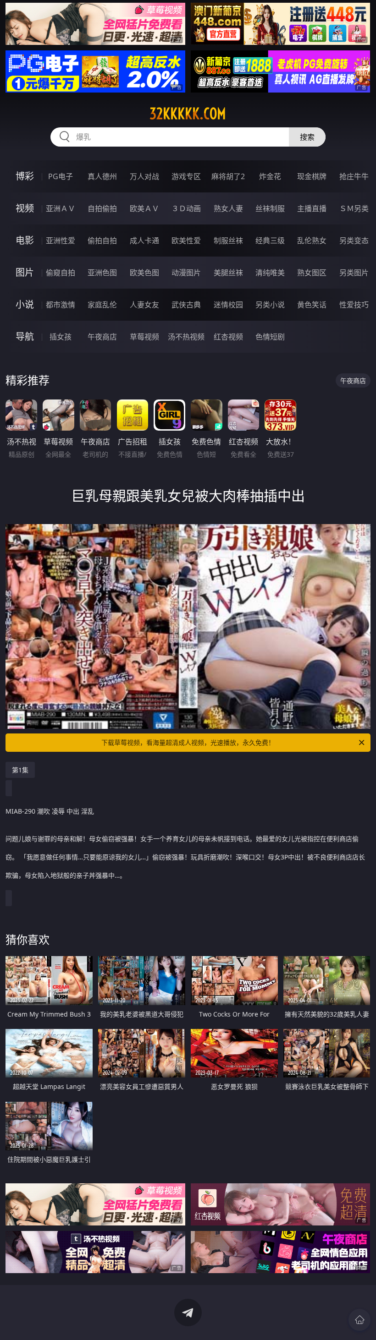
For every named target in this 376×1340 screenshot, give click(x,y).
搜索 (307, 137)
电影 (25, 240)
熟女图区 (311, 273)
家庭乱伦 (102, 305)
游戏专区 (186, 176)
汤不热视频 (186, 337)
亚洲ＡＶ (60, 208)
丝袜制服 (270, 208)
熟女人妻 (228, 208)
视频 (25, 208)
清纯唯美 (270, 273)
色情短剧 (270, 337)
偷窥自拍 (60, 273)
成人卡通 (144, 240)
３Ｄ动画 (186, 208)
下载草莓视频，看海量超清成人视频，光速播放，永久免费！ (188, 742)
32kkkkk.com (187, 113)
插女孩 (61, 337)
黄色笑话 (311, 305)
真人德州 (102, 176)
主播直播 (311, 208)
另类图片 (354, 273)
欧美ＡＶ (144, 208)
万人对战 (144, 176)
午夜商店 (102, 337)
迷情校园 (228, 305)
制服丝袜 (228, 240)
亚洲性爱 (60, 240)
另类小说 (270, 305)
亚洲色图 (102, 273)
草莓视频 (144, 337)
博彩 (25, 176)
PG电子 (60, 176)
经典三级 (270, 240)
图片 (25, 272)
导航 (25, 336)
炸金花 (270, 176)
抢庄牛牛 (354, 176)
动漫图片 (186, 273)
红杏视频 (228, 337)
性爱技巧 (354, 305)
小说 (25, 304)
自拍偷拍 (102, 208)
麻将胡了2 (228, 176)
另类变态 (354, 240)
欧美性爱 (186, 240)
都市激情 (60, 305)
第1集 (20, 770)
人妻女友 (144, 305)
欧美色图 (144, 273)
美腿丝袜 (228, 273)
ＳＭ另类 (354, 208)
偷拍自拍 (102, 240)
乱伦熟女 (311, 240)
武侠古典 (186, 305)
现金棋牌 (311, 176)
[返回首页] (359, 1320)
